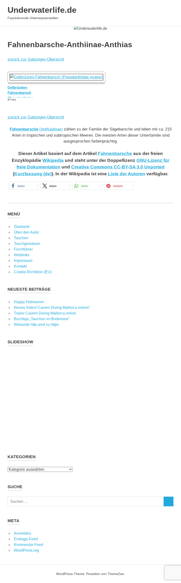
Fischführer (23, 249)
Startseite (22, 227)
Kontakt (20, 266)
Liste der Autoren (126, 173)
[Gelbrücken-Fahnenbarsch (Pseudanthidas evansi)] (56, 77)
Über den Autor (26, 232)
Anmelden (22, 533)
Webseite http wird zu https (36, 325)
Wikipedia (53, 160)
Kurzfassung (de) (33, 173)
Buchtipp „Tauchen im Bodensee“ (42, 319)
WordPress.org (26, 550)
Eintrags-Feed (26, 539)
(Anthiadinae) (36, 129)
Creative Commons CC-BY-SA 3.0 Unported (118, 166)
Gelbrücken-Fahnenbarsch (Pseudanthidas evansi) (20, 91)
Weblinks (21, 255)
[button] (23, 186)
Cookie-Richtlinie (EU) (33, 272)
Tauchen (21, 238)
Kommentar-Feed (28, 545)
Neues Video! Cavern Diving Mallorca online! (51, 308)
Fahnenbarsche (115, 153)
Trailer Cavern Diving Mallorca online (45, 313)
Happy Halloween (29, 302)
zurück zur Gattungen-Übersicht (36, 59)
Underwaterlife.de (42, 9)
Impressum (23, 261)
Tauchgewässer (27, 244)
